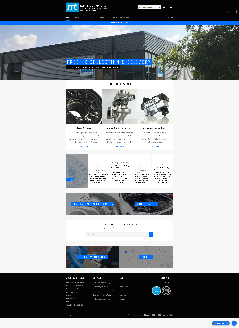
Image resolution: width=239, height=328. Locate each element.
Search (122, 283)
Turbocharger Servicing (101, 283)
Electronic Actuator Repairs (103, 295)
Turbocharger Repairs (100, 287)
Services (91, 17)
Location (123, 295)
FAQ (121, 291)
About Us (103, 17)
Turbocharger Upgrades (101, 299)
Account (170, 17)
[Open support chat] (234, 323)
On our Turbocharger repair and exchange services (97, 67)
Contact (122, 299)
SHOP (136, 17)
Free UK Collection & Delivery (109, 62)
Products (78, 17)
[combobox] (149, 7)
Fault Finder (124, 287)
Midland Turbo (75, 315)
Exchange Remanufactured (103, 291)
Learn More (84, 146)
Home (68, 17)
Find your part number (121, 17)
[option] (119, 52)
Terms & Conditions (85, 315)
